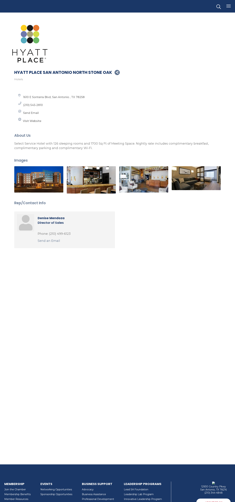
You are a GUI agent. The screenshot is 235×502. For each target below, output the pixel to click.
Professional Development (98, 499)
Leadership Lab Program (139, 494)
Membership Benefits (17, 494)
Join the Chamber (15, 489)
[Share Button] (117, 72)
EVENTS (46, 484)
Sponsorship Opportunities (56, 494)
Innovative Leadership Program (143, 499)
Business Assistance (94, 494)
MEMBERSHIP (14, 484)
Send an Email (49, 240)
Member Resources (16, 499)
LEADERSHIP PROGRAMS (142, 484)
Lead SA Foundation (136, 489)
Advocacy (88, 489)
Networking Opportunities (56, 489)
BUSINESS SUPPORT (97, 484)
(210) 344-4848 (213, 492)
